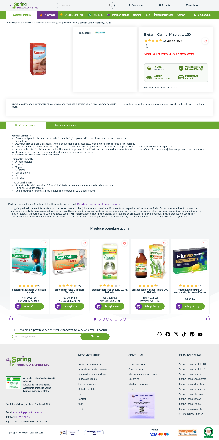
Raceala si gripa (54, 22)
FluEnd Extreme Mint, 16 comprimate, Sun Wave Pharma (190, 291)
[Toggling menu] (21, 15)
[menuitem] (47, 15)
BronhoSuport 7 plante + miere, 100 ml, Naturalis (150, 291)
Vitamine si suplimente (33, 22)
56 (199, 285)
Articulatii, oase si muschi (107, 204)
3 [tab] (103, 319)
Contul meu (137, 5)
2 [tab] (99, 319)
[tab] (26, 125)
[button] (146, 46)
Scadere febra (70, 22)
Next (207, 319)
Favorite (166, 5)
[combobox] (85, 5)
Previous (15, 319)
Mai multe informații (65, 125)
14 (159, 285)
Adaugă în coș (31, 306)
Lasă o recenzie (174, 40)
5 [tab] (111, 319)
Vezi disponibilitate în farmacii (158, 87)
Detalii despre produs (25, 125)
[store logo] (30, 5)
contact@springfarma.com (28, 412)
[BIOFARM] (100, 32)
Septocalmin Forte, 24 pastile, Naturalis (69, 291)
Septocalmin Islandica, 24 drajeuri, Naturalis (29, 291)
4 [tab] (107, 319)
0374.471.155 (23, 416)
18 (79, 285)
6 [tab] (116, 319)
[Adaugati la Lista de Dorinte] (44, 243)
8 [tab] (124, 319)
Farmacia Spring (13, 22)
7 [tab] (120, 319)
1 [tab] (95, 319)
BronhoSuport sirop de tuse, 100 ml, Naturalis (110, 291)
